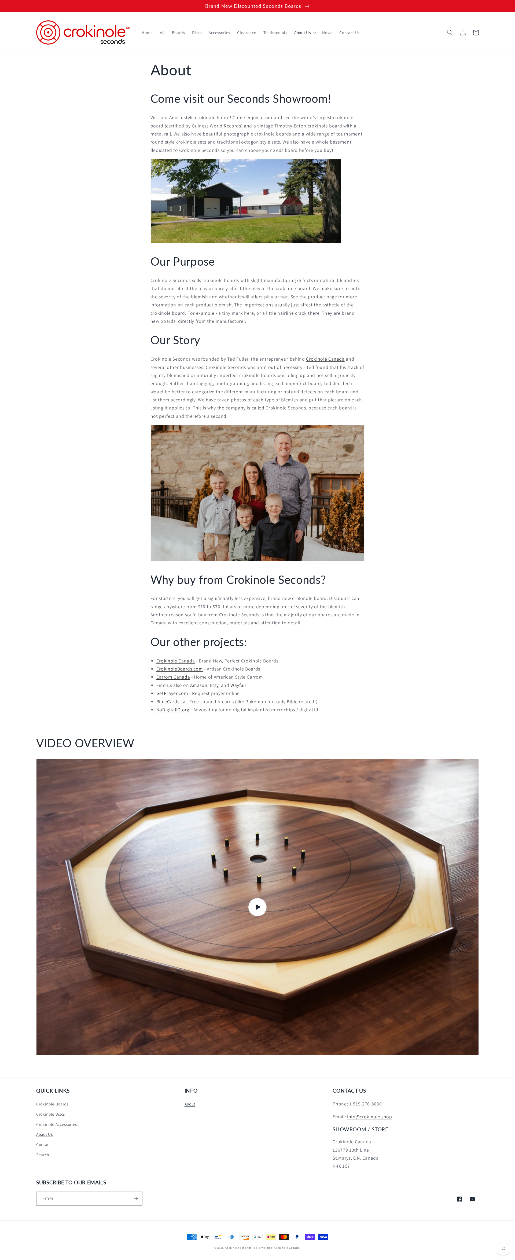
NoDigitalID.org (172, 709)
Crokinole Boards (52, 1104)
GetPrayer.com (172, 693)
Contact (43, 1144)
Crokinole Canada (325, 359)
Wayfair (238, 685)
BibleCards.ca (171, 701)
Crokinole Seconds (238, 1248)
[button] (305, 32)
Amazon (198, 685)
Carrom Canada (173, 677)
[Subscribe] (135, 1199)
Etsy (214, 685)
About (190, 1104)
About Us (44, 1134)
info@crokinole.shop (369, 1117)
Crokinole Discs (50, 1114)
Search (42, 1154)
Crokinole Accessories (56, 1124)
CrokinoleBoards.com (179, 669)
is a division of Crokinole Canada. (277, 1248)
